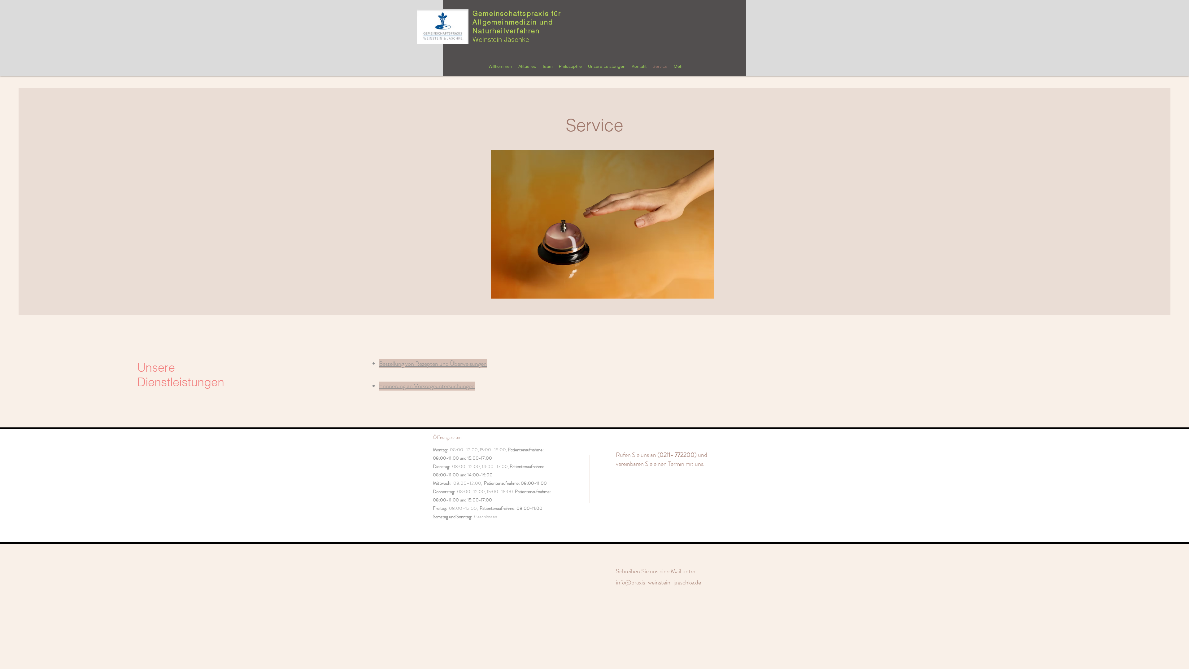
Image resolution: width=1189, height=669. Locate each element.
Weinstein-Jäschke (501, 39)
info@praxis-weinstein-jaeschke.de (658, 582)
